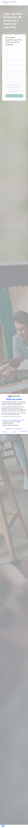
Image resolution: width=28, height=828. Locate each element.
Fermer (4, 432)
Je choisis (14, 432)
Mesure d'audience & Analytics (11, 425)
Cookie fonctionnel (7, 423)
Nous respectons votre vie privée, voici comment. (11, 416)
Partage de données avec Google (11, 422)
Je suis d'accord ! (23, 432)
